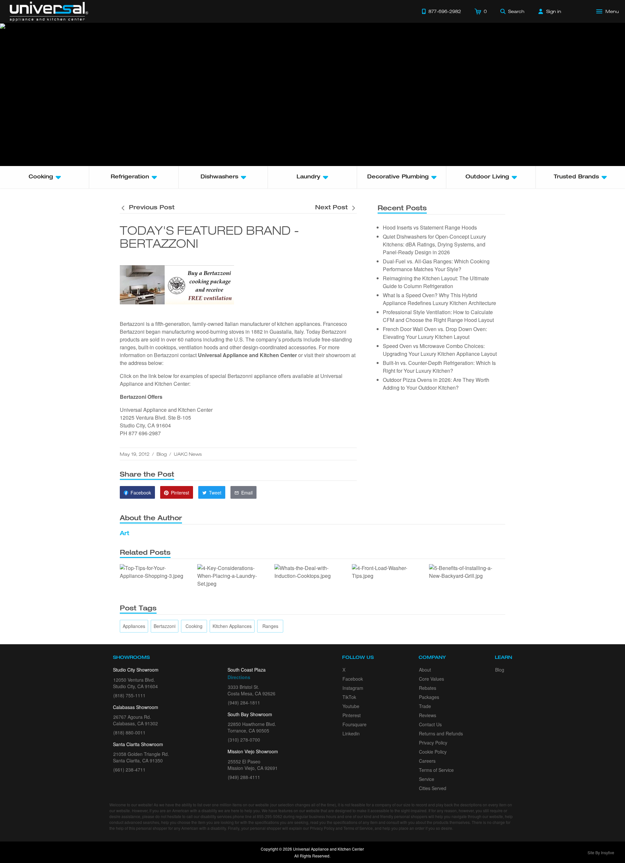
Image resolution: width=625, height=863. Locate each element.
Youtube (350, 706)
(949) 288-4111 (244, 777)
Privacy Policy (433, 742)
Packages (429, 697)
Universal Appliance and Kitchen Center (247, 355)
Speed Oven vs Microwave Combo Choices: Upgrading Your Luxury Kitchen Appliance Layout (440, 349)
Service (426, 779)
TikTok (349, 697)
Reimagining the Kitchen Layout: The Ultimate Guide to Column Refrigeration (436, 282)
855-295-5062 (269, 816)
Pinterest (351, 715)
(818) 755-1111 (129, 695)
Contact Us (430, 724)
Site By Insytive (601, 852)
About (425, 669)
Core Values (431, 678)
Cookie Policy (433, 751)
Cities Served (432, 788)
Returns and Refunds (441, 733)
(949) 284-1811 (244, 702)
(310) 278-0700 (244, 739)
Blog (162, 454)
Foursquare (354, 724)
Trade (425, 706)
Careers (427, 761)
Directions (239, 677)
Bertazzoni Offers (141, 396)
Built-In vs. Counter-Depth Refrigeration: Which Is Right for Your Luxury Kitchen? (439, 366)
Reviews (427, 715)
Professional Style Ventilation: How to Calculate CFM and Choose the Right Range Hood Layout (438, 316)
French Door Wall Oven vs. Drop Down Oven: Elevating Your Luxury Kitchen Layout (435, 333)
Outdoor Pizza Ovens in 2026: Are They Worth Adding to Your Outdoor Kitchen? (436, 383)
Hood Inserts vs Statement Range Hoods (430, 227)
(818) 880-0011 (129, 732)
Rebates (427, 688)
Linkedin (351, 733)
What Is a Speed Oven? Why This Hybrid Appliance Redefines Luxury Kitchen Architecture (439, 299)
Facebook (352, 678)
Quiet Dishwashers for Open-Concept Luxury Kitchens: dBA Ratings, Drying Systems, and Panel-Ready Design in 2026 (434, 244)
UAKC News (188, 454)
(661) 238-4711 (129, 769)
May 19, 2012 (134, 454)
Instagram (352, 688)
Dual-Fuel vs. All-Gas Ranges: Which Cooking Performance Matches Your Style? (436, 265)
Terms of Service (436, 770)
